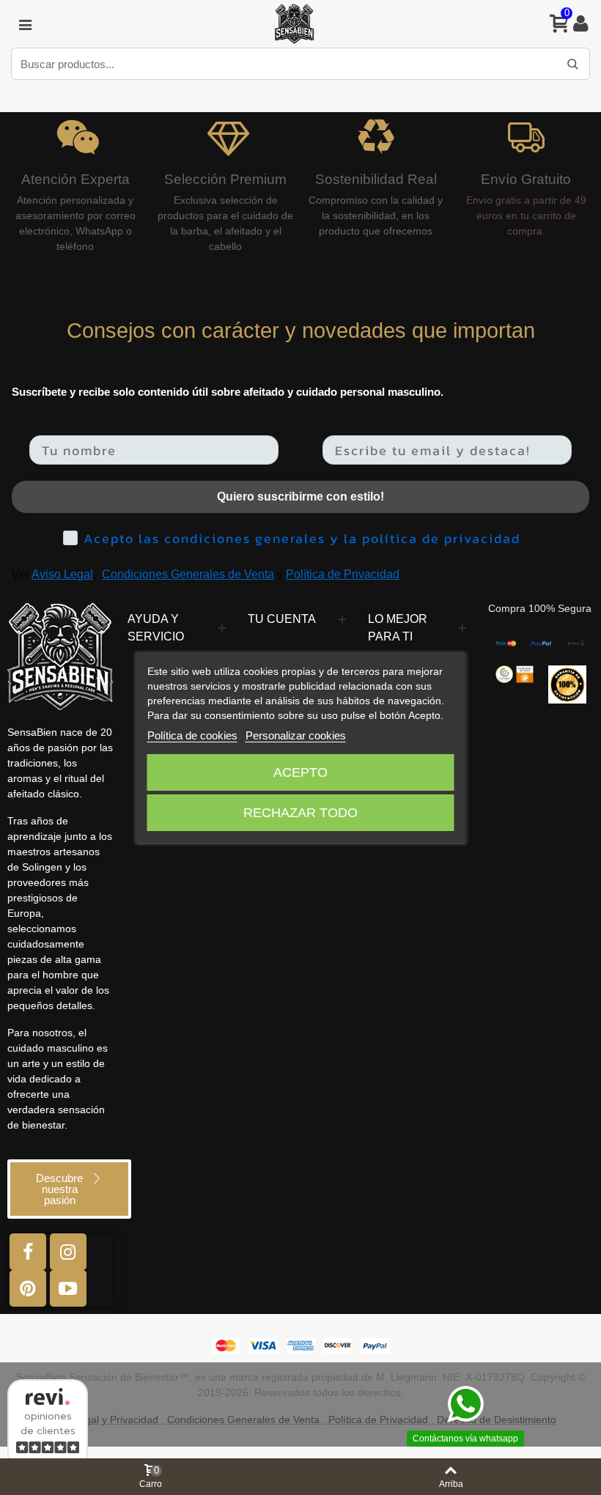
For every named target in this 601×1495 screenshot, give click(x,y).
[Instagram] (68, 1251)
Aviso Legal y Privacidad (101, 1419)
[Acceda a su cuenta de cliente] (580, 24)
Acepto (300, 772)
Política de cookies (192, 735)
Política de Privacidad (342, 574)
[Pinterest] (28, 1288)
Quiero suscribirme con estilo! (300, 496)
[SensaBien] (294, 24)
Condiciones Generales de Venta (188, 574)
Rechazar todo (300, 812)
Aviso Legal (62, 574)
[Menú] (25, 24)
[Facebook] (28, 1251)
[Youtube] (68, 1288)
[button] (69, 1189)
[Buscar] (572, 64)
